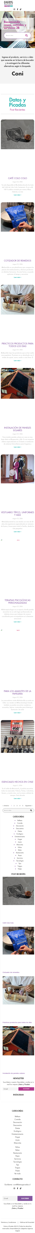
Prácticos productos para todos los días (17, 345)
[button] (33, 3)
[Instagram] (14, 9)
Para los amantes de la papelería (17, 692)
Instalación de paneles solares (17, 429)
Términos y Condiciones (8, 1222)
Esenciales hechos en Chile (17, 781)
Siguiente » (28, 805)
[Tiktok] (20, 9)
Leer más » (17, 195)
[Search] (26, 35)
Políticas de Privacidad (27, 1222)
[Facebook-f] (17, 9)
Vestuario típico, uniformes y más (17, 513)
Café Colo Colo (17, 178)
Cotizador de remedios (17, 260)
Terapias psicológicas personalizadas (17, 601)
